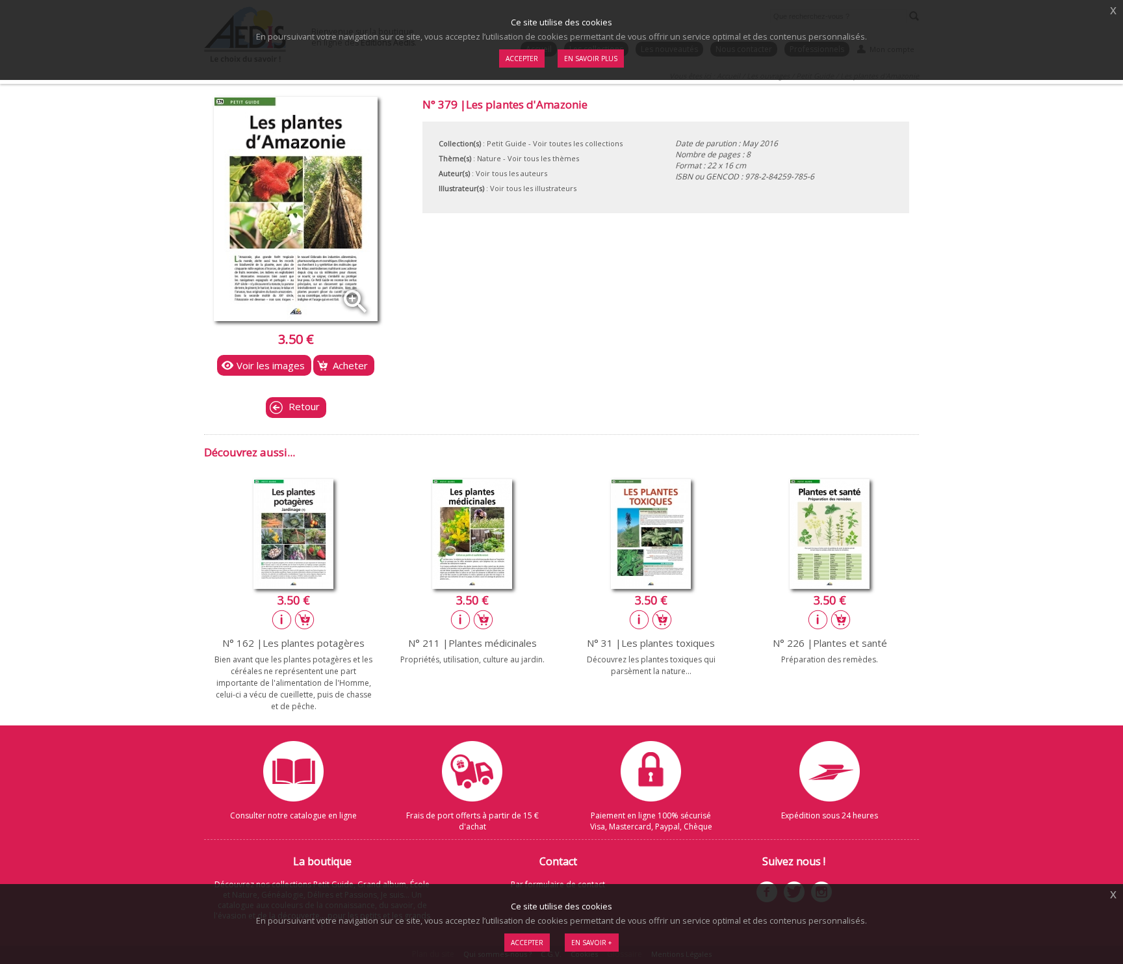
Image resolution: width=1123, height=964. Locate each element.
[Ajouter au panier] (304, 619)
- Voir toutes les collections (575, 143)
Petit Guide (506, 143)
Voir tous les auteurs (511, 173)
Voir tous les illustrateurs (533, 188)
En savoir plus (590, 58)
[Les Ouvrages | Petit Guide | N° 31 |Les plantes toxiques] (651, 585)
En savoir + (591, 942)
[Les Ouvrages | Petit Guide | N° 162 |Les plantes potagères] (293, 585)
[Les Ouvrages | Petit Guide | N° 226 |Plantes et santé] (830, 585)
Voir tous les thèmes (543, 158)
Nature (489, 158)
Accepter (527, 942)
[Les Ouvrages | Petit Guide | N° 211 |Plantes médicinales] (472, 585)
